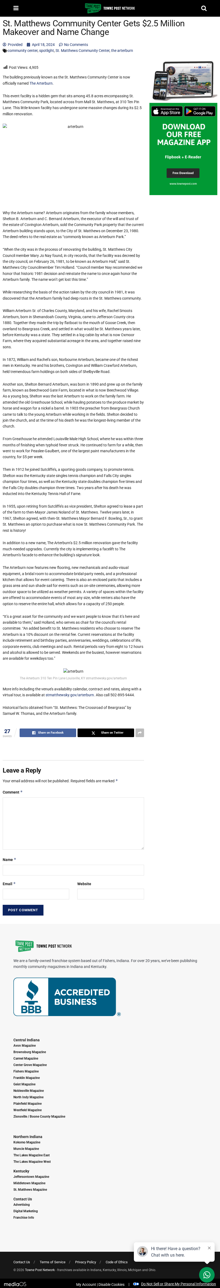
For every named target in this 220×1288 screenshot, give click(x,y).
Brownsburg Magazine (29, 1052)
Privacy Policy (85, 1262)
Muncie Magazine (26, 1149)
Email (9, 883)
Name (9, 859)
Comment (13, 792)
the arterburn (122, 50)
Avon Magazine (24, 1045)
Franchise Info (23, 1217)
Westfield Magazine (27, 1110)
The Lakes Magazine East (31, 1155)
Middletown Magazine (29, 1183)
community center (23, 50)
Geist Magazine (24, 1084)
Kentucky (21, 1171)
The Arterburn (41, 83)
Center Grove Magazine (30, 1065)
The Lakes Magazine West (32, 1162)
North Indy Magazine (28, 1097)
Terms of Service (52, 1262)
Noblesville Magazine (28, 1091)
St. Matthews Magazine (30, 1190)
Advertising (21, 1205)
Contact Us (22, 1199)
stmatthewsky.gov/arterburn (70, 695)
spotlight (46, 50)
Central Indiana (26, 1040)
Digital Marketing (25, 1211)
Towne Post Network (40, 1270)
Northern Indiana (27, 1137)
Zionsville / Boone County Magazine (39, 1116)
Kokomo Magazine (26, 1142)
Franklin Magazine (26, 1078)
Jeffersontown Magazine (31, 1177)
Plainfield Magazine (27, 1104)
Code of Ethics (117, 1262)
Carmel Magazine (25, 1058)
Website (84, 884)
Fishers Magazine (26, 1071)
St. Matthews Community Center (82, 50)
